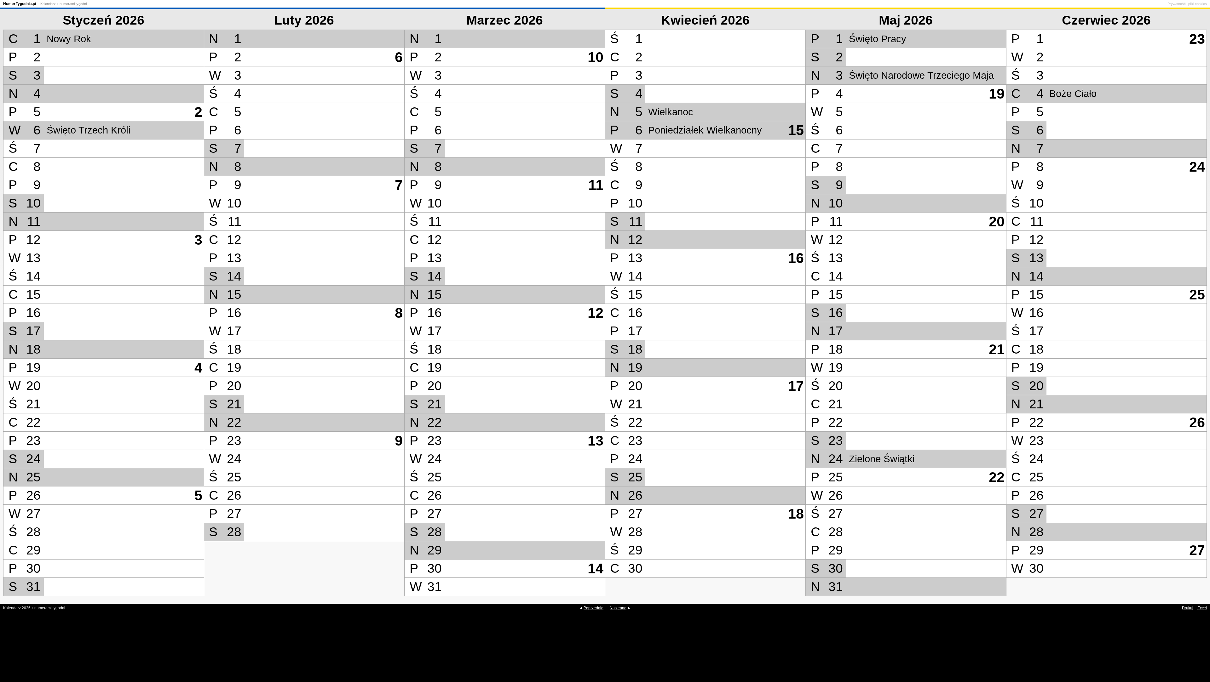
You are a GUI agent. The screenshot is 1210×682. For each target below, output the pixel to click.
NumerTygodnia (19, 4)
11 (595, 185)
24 (1197, 167)
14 (595, 568)
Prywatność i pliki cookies (1187, 4)
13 (595, 441)
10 (595, 57)
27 (1197, 550)
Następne (618, 608)
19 (997, 94)
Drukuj (1187, 608)
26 (1197, 422)
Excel (1202, 608)
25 (1197, 295)
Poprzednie (593, 608)
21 (997, 349)
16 (796, 258)
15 (796, 130)
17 (796, 386)
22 (997, 477)
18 (796, 514)
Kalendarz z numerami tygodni (63, 4)
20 (997, 221)
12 (595, 313)
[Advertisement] (605, 650)
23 (1197, 39)
